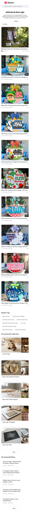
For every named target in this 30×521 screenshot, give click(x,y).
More (14, 452)
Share (16, 21)
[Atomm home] (9, 2)
